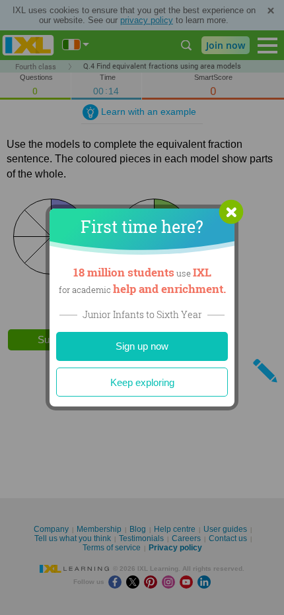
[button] (231, 211)
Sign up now (142, 346)
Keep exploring (142, 382)
